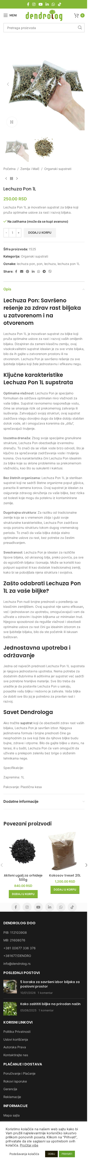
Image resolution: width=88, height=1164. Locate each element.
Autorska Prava (14, 1047)
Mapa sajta (11, 1115)
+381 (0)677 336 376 (19, 948)
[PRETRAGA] (80, 27)
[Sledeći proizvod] (17, 178)
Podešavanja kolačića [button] (24, 1154)
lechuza (50, 264)
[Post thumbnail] (10, 987)
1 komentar (45, 992)
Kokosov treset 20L (65, 875)
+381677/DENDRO (17, 956)
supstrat (26, 723)
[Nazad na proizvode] (11, 178)
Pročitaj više (29, 1145)
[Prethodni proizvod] (6, 178)
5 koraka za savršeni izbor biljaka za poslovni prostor (50, 984)
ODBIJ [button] (51, 1153)
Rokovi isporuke (15, 1081)
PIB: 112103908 (15, 932)
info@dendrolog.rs (16, 963)
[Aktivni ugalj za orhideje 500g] (23, 851)
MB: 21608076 (14, 940)
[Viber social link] (50, 272)
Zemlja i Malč (29, 169)
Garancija (10, 1089)
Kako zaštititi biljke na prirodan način (50, 1004)
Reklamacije (12, 1097)
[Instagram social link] (34, 4)
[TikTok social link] (59, 4)
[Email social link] (22, 272)
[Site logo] (44, 15)
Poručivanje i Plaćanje (19, 1073)
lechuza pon (26, 264)
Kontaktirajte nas (15, 1055)
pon (39, 264)
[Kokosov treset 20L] (65, 851)
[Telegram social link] (44, 272)
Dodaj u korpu (39, 232)
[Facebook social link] (28, 4)
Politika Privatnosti (16, 1031)
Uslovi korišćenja (15, 1039)
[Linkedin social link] (47, 4)
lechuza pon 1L (69, 264)
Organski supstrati (57, 169)
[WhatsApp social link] (53, 4)
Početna (9, 169)
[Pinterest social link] (27, 272)
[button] (7, 84)
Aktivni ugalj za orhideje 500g (23, 877)
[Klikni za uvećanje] (12, 122)
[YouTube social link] (40, 4)
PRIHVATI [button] (67, 1153)
